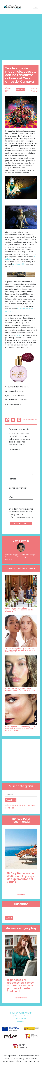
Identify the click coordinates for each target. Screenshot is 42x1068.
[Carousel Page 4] (24, 894)
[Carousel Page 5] (24, 997)
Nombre (13, 478)
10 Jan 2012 (8, 89)
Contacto (21, 1021)
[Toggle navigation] (35, 7)
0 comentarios (30, 419)
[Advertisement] (21, 36)
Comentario (15, 449)
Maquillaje (20, 90)
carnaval (19, 335)
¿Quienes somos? (21, 1015)
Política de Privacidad (21, 1013)
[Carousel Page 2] (20, 894)
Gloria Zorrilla (34, 89)
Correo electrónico (18, 488)
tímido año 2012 (18, 264)
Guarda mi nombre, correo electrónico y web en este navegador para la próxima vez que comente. (21, 513)
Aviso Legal (21, 1018)
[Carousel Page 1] (18, 894)
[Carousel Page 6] (26, 997)
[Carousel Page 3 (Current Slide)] (22, 894)
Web (11, 497)
